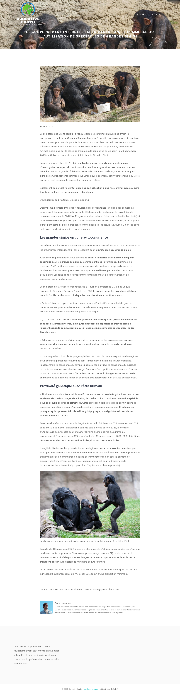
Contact (158, 14)
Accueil (142, 14)
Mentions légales (91, 689)
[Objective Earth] (28, 14)
